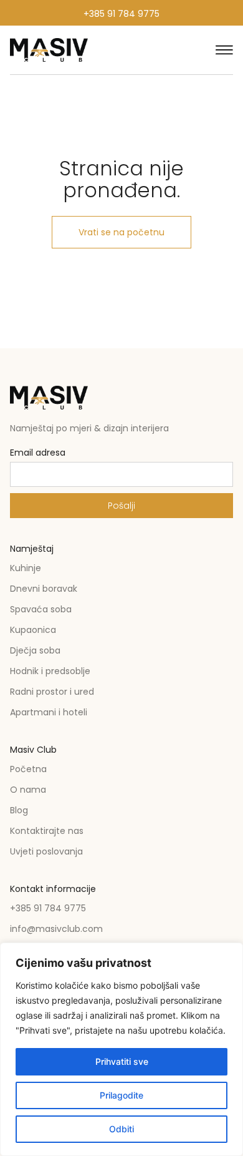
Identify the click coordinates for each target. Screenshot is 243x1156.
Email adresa (37, 453)
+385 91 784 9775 (121, 13)
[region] (121, 1049)
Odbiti (121, 1129)
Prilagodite (121, 1095)
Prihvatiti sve (121, 1061)
